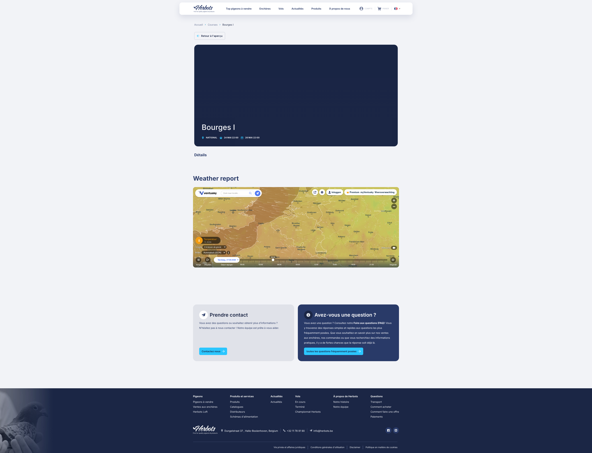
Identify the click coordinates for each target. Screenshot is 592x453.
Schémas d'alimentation (244, 416)
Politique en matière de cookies (381, 447)
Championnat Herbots (308, 411)
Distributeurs (237, 411)
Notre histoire (341, 401)
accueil (198, 24)
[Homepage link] (204, 8)
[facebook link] (388, 430)
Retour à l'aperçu (211, 35)
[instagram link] (396, 430)
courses (213, 24)
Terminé (299, 406)
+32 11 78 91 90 (296, 430)
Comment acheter (380, 406)
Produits (235, 401)
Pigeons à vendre (203, 401)
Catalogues (236, 406)
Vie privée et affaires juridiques (289, 447)
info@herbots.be (323, 430)
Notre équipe (340, 406)
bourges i (228, 24)
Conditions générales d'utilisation (327, 447)
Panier (383, 8)
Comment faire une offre (384, 411)
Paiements (376, 416)
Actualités (276, 401)
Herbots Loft (200, 411)
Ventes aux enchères (205, 406)
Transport (376, 401)
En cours (300, 401)
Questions (376, 396)
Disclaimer (355, 447)
